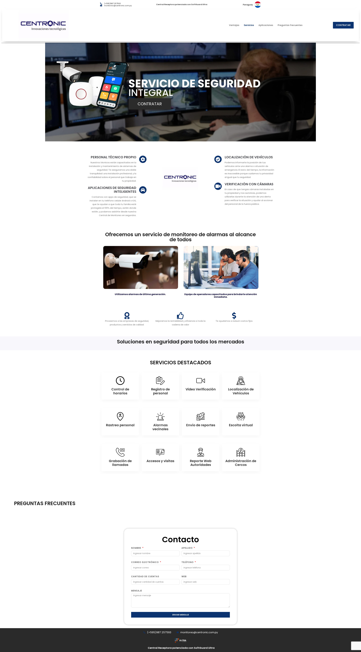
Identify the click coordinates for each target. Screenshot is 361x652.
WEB (184, 576)
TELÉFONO (187, 562)
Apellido (187, 547)
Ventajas (234, 25)
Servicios (249, 25)
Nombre (136, 547)
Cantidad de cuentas (145, 576)
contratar (150, 104)
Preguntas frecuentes (290, 25)
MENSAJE (136, 590)
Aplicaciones (265, 25)
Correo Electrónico (145, 562)
